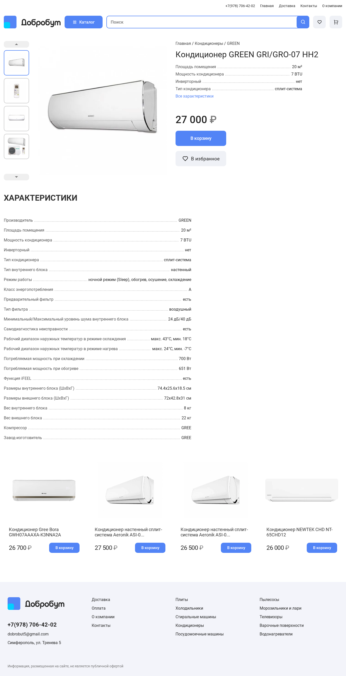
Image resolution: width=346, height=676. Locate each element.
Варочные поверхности (282, 625)
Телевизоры (271, 616)
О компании (332, 6)
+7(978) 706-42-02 (240, 6)
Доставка (287, 6)
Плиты (182, 599)
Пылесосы (269, 599)
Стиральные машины (196, 616)
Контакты (308, 6)
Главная (267, 6)
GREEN (233, 43)
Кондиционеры (209, 43)
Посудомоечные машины (200, 634)
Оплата (99, 608)
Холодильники (189, 608)
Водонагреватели (276, 634)
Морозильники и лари (280, 608)
